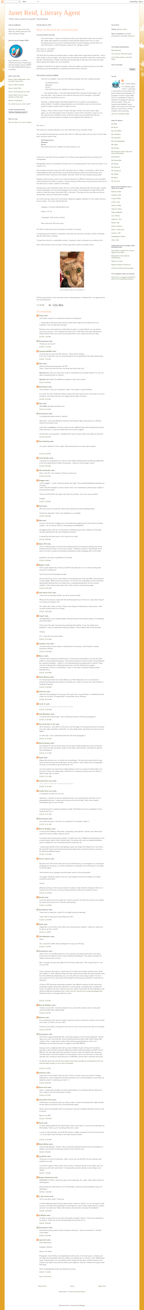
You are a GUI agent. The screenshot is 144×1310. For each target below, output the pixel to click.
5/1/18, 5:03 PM (45, 1030)
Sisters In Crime (117, 261)
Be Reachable (116, 160)
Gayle (41, 757)
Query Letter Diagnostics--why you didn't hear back (19, 80)
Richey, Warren (116, 226)
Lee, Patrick (115, 216)
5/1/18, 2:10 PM (45, 946)
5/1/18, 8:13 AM (45, 399)
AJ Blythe (42, 1215)
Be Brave (114, 127)
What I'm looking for (15, 100)
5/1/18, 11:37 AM (45, 824)
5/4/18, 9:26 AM (45, 1235)
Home (72, 1286)
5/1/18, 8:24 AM (45, 437)
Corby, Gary (115, 202)
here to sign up (17, 29)
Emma (41, 1123)
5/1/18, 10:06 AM (45, 611)
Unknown (42, 691)
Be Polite (114, 144)
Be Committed (116, 131)
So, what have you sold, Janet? (19, 104)
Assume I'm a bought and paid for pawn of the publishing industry (123, 278)
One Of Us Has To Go (47, 724)
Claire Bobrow (44, 677)
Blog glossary (116, 50)
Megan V (42, 565)
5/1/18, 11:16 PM (45, 1140)
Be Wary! (114, 177)
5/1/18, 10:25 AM (45, 651)
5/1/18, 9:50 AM (45, 516)
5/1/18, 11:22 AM (45, 786)
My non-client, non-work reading (19, 122)
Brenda (41, 897)
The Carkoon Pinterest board (121, 54)
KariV (41, 506)
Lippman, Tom (116, 219)
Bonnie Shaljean (45, 829)
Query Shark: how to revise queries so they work (18, 96)
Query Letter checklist (16, 85)
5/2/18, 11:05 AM (45, 1192)
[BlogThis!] (56, 305)
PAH (40, 520)
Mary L (41, 656)
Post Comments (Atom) (77, 1292)
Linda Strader (44, 458)
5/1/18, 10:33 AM (45, 699)
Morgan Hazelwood (46, 1177)
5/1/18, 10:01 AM (45, 588)
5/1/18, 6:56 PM (45, 1083)
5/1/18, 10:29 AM (45, 673)
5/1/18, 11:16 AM (45, 738)
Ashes (41, 315)
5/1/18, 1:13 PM (45, 932)
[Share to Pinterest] (62, 305)
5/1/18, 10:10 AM (45, 639)
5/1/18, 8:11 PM (45, 1095)
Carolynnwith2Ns (45, 351)
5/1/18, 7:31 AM (45, 347)
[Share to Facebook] (60, 305)
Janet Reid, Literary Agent (44, 12)
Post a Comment (45, 1276)
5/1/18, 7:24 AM (45, 337)
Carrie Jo (42, 704)
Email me (131, 36)
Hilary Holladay (116, 212)
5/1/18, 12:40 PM (45, 920)
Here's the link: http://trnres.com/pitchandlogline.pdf (84, 991)
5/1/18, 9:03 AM (45, 501)
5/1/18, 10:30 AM (45, 687)
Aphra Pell (43, 544)
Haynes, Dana (116, 209)
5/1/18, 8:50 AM (45, 466)
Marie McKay (44, 1144)
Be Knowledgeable (118, 141)
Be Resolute (115, 167)
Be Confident (116, 134)
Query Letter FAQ (14, 88)
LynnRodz (43, 1156)
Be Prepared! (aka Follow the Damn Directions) (121, 152)
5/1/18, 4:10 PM (45, 1001)
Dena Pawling (44, 441)
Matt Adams (43, 387)
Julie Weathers (44, 714)
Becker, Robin (116, 191)
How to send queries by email (18, 92)
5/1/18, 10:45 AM (45, 709)
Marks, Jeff (115, 223)
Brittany (42, 1017)
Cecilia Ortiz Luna (45, 781)
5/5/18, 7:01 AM (45, 1272)
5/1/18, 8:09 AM (45, 382)
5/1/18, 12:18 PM (45, 893)
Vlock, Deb (115, 240)
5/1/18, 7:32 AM (45, 359)
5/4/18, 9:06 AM (45, 1223)
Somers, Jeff (115, 233)
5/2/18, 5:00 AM (45, 1152)
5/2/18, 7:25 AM (45, 1173)
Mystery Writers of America (120, 265)
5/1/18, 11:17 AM (45, 753)
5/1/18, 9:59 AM (45, 560)
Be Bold (114, 124)
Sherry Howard (44, 743)
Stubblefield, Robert (118, 236)
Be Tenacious (116, 171)
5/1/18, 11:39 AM (45, 854)
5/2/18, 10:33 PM (45, 1211)
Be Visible (114, 174)
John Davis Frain (45, 593)
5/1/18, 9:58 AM (45, 539)
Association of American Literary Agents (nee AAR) (122, 251)
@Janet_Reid (122, 29)
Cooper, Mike (116, 198)
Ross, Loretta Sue (117, 229)
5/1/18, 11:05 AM (45, 720)
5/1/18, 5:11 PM (45, 1068)
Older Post (102, 1286)
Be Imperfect (115, 138)
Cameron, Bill (116, 195)
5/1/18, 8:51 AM (45, 476)
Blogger (82, 1305)
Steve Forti (43, 1087)
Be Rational (115, 157)
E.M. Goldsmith (45, 470)
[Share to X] (58, 305)
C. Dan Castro (44, 1196)
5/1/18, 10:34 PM (45, 1118)
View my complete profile (120, 114)
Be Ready (114, 164)
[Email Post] (49, 305)
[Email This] (54, 305)
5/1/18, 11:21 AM (45, 776)
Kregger (42, 480)
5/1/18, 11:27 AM (45, 814)
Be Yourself (115, 181)
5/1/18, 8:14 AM (45, 409)
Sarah (41, 924)
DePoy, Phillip (116, 205)
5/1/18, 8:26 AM (45, 454)
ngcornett (42, 1240)
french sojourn (44, 859)
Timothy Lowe (44, 644)
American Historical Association (122, 268)
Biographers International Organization (120, 257)
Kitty (40, 363)
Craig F (41, 616)
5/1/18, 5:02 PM (45, 1013)
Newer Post (42, 1286)
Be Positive (115, 148)
